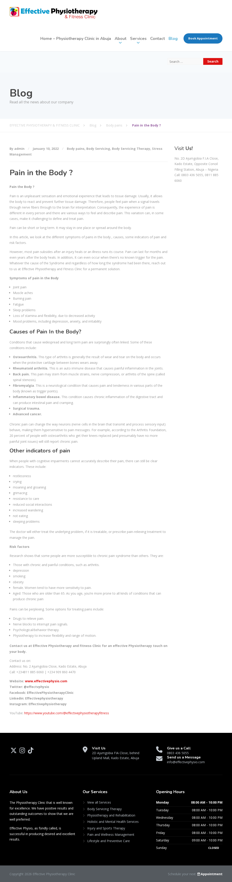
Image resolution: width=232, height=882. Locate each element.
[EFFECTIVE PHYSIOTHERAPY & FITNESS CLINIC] (53, 13)
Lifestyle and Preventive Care (108, 841)
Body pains (76, 148)
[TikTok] (31, 751)
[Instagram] (22, 751)
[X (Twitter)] (14, 751)
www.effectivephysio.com (46, 681)
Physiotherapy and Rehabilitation (111, 815)
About (120, 38)
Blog (173, 38)
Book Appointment (203, 38)
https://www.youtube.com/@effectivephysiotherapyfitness (66, 713)
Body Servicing (98, 148)
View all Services (99, 802)
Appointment (211, 874)
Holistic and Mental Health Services (113, 821)
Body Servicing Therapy (131, 148)
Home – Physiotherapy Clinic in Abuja (75, 38)
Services (138, 38)
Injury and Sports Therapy (106, 828)
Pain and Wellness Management (110, 834)
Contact (157, 38)
